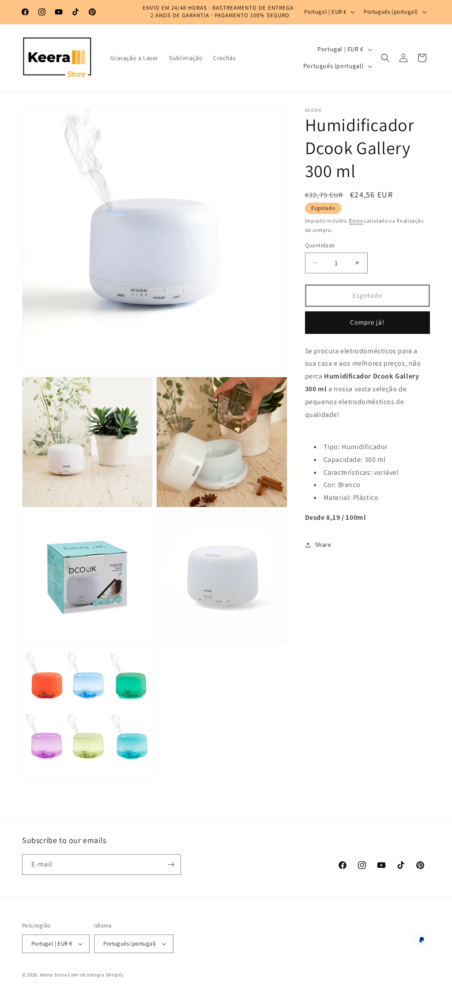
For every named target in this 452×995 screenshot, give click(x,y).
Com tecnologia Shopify (95, 975)
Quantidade (320, 245)
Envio (356, 220)
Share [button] (323, 545)
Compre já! (367, 322)
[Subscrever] (171, 864)
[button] (385, 58)
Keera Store (53, 975)
